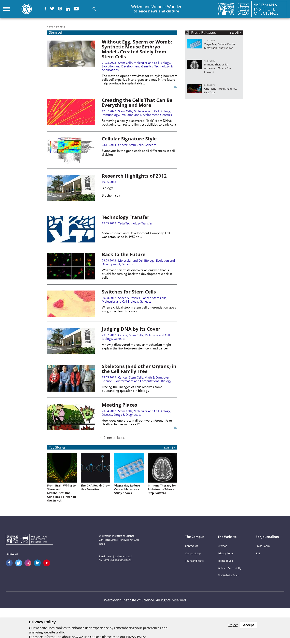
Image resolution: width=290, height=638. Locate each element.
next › (111, 437)
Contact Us (191, 546)
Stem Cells (125, 63)
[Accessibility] (27, 9)
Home (50, 26)
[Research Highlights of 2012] (71, 188)
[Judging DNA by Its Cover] (71, 341)
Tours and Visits (194, 560)
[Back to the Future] (71, 266)
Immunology (110, 115)
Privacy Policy (226, 553)
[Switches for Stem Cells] (71, 304)
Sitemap (222, 546)
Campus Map (193, 553)
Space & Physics (129, 298)
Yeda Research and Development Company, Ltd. (136, 233)
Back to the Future (123, 254)
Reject (233, 625)
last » (121, 437)
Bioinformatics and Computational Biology (142, 381)
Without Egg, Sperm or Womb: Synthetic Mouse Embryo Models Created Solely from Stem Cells (137, 49)
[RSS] (187, 32)
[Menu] (6, 9)
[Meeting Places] (71, 417)
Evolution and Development (121, 66)
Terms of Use (225, 560)
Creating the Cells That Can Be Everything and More (137, 102)
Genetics (147, 66)
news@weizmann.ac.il (119, 556)
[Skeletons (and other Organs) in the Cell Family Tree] (71, 378)
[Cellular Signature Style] (71, 150)
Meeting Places (119, 404)
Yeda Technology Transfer (135, 223)
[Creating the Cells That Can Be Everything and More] (71, 112)
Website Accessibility (230, 568)
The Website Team (228, 575)
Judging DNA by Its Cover (131, 329)
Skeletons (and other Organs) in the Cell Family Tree (139, 368)
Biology (107, 188)
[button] (94, 9)
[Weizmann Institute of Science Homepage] (251, 9)
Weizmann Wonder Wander (156, 9)
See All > (169, 448)
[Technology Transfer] (71, 229)
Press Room (263, 546)
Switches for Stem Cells (129, 291)
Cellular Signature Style (129, 138)
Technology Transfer (125, 217)
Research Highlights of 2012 (134, 175)
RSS (258, 553)
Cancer (122, 145)
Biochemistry (111, 195)
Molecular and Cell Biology (152, 63)
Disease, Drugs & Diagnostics (121, 414)
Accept (248, 625)
